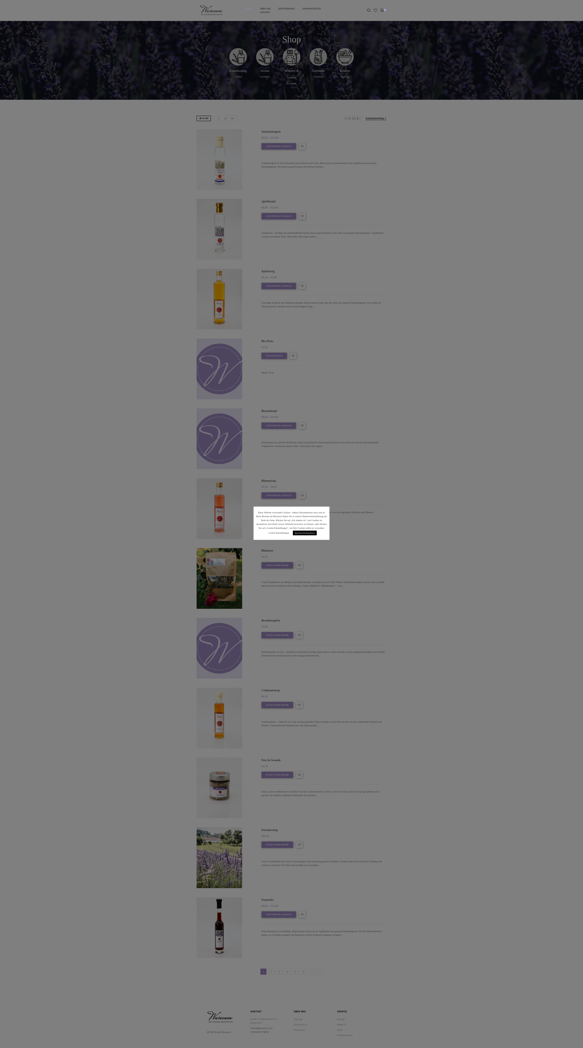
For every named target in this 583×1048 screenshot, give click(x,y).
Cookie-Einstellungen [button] (279, 533)
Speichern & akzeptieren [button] (305, 533)
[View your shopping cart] (382, 11)
